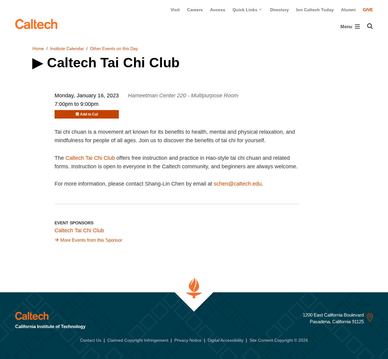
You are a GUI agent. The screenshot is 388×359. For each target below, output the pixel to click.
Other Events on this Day (114, 48)
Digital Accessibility (225, 340)
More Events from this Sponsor (91, 240)
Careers (195, 9)
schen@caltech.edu (238, 184)
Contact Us (90, 340)
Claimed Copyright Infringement (137, 340)
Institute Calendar (67, 48)
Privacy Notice (188, 340)
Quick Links (245, 9)
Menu (346, 26)
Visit (175, 9)
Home (38, 48)
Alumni (348, 9)
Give (368, 9)
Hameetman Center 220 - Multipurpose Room (183, 95)
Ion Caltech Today (315, 9)
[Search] (370, 26)
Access (217, 9)
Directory (279, 9)
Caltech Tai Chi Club (90, 158)
